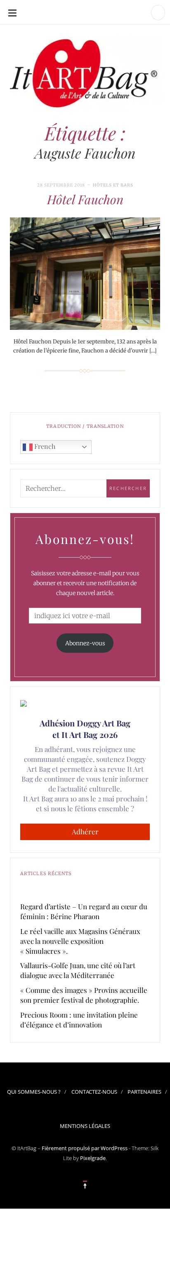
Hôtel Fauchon (85, 199)
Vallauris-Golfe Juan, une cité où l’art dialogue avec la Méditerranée (77, 970)
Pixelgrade (93, 1158)
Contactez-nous (94, 1091)
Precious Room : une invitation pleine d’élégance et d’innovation (79, 1019)
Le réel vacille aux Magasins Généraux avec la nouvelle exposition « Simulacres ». (80, 941)
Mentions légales (85, 1126)
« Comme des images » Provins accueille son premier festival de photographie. (83, 994)
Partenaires (144, 1091)
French (44, 446)
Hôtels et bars (113, 185)
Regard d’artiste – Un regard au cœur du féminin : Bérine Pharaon (83, 911)
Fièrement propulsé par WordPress (85, 1148)
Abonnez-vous (85, 643)
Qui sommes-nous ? (34, 1091)
